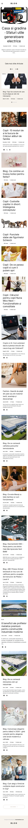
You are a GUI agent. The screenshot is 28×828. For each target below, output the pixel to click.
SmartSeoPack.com (19, 819)
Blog (14, 3)
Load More (13, 806)
